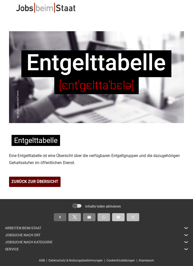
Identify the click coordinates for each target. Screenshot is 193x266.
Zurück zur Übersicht (34, 181)
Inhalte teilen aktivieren (103, 206)
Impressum (146, 260)
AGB (42, 260)
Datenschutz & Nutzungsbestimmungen (76, 260)
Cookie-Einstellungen (121, 260)
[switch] (76, 206)
